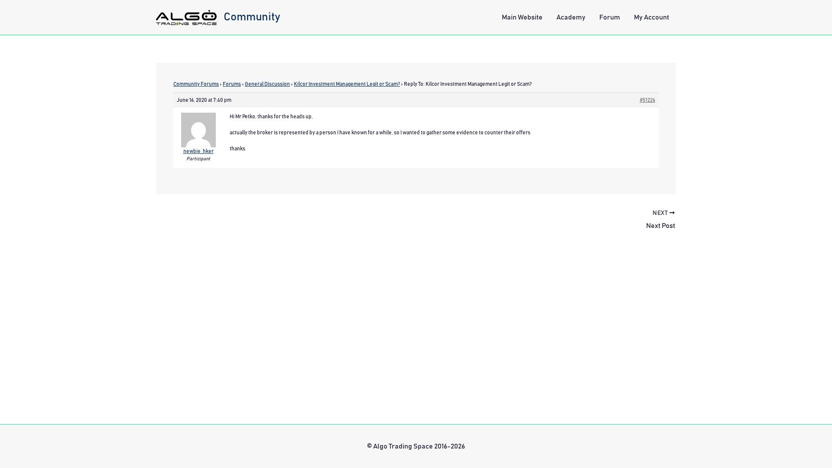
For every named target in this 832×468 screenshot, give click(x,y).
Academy (570, 17)
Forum (609, 17)
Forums (232, 84)
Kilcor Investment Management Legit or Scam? (347, 84)
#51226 (647, 100)
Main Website (522, 17)
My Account (651, 17)
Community (252, 17)
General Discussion (267, 84)
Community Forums (196, 84)
